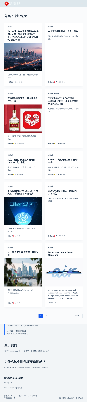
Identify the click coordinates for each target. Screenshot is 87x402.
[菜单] (82, 4)
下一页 (77, 315)
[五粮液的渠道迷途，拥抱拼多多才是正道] (23, 118)
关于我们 (79, 398)
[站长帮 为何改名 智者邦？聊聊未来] (23, 272)
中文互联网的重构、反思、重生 (63, 31)
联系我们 (70, 398)
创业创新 (10, 27)
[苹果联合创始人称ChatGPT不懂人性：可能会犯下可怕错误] (23, 211)
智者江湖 (56, 93)
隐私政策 (62, 398)
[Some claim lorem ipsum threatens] (64, 272)
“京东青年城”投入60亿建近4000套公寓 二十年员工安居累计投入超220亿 (63, 101)
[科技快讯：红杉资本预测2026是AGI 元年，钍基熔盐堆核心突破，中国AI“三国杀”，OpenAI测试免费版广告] (23, 57)
